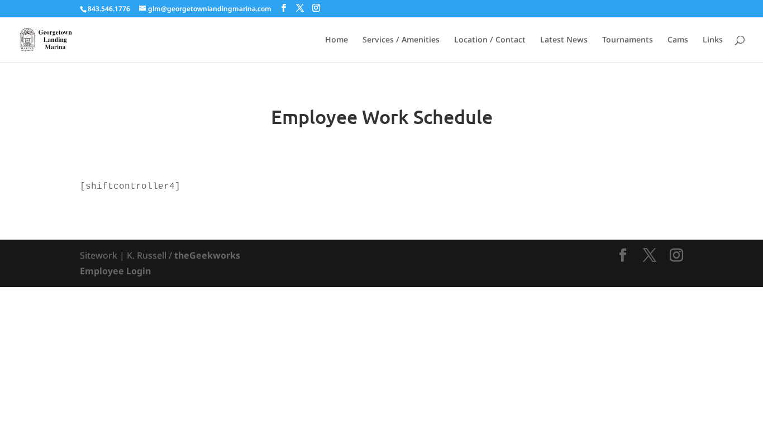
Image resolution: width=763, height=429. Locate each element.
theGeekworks (207, 255)
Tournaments (627, 40)
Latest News (564, 40)
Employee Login (115, 271)
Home (336, 40)
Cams (677, 40)
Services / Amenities (401, 40)
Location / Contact (490, 40)
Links (713, 40)
